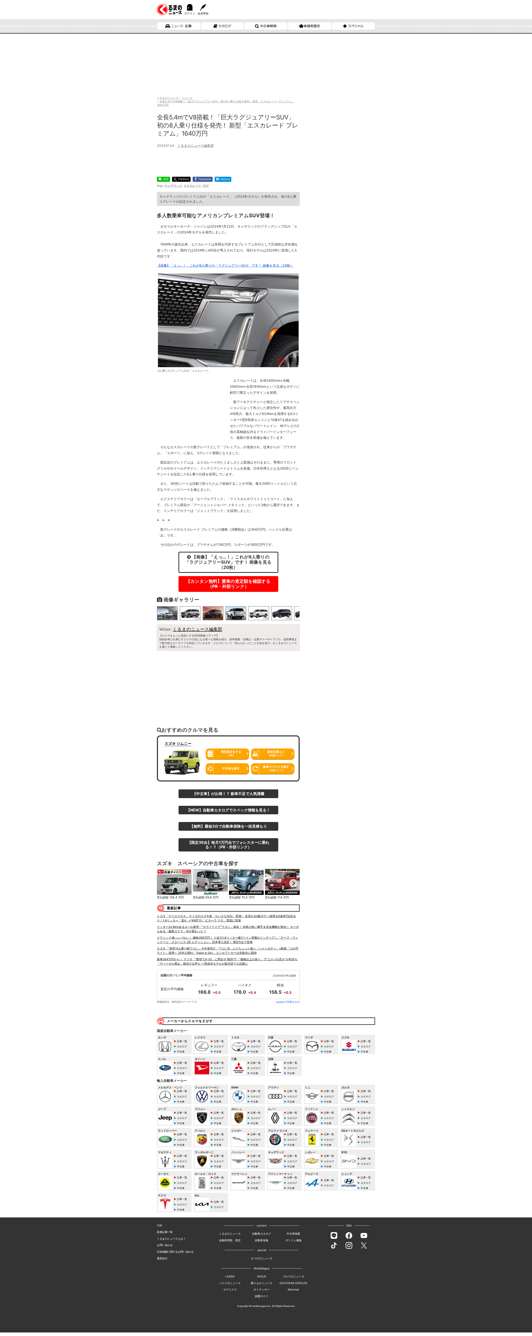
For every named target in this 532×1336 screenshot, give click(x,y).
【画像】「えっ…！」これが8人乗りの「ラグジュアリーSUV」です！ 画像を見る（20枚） (225, 265)
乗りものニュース (261, 1283)
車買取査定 (312, 26)
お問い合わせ (165, 1245)
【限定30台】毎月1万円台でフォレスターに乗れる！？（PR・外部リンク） (228, 844)
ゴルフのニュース (293, 1276)
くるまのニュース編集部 (195, 146)
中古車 (181, 1051)
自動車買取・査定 (230, 1240)
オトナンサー (262, 1289)
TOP (159, 1225)
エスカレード (192, 185)
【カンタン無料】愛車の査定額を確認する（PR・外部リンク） (228, 584)
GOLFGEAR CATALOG (293, 1283)
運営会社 (162, 1258)
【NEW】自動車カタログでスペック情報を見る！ (228, 810)
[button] (163, 883)
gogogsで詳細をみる (288, 1001)
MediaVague (262, 1268)
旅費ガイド (261, 1296)
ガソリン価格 (293, 1240)
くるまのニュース (230, 1233)
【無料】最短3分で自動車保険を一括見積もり (228, 826)
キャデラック (173, 185)
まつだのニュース (261, 1258)
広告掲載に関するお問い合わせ (175, 1251)
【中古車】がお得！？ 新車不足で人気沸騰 (228, 793)
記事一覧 (182, 1041)
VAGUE (261, 1276)
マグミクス (230, 1289)
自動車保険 (261, 1240)
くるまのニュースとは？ (171, 1238)
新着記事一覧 (165, 1232)
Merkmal (293, 1289)
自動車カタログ (261, 1233)
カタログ (224, 26)
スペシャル (355, 26)
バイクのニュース (230, 1283)
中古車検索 (268, 26)
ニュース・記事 (181, 26)
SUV (206, 185)
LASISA (230, 1276)
